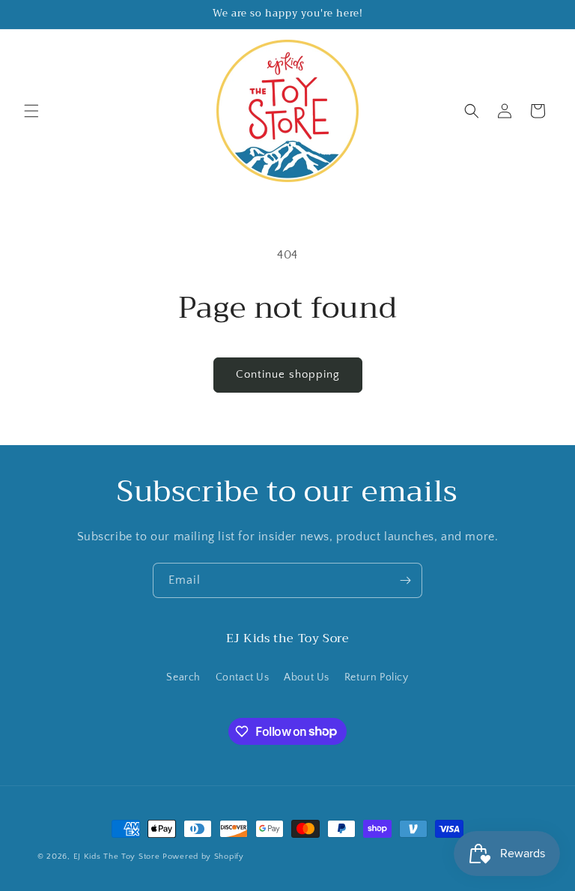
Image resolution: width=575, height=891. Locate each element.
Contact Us (243, 677)
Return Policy (376, 677)
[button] (31, 110)
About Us (306, 677)
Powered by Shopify (203, 856)
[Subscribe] (405, 580)
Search (183, 677)
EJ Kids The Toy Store (116, 856)
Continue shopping (288, 374)
